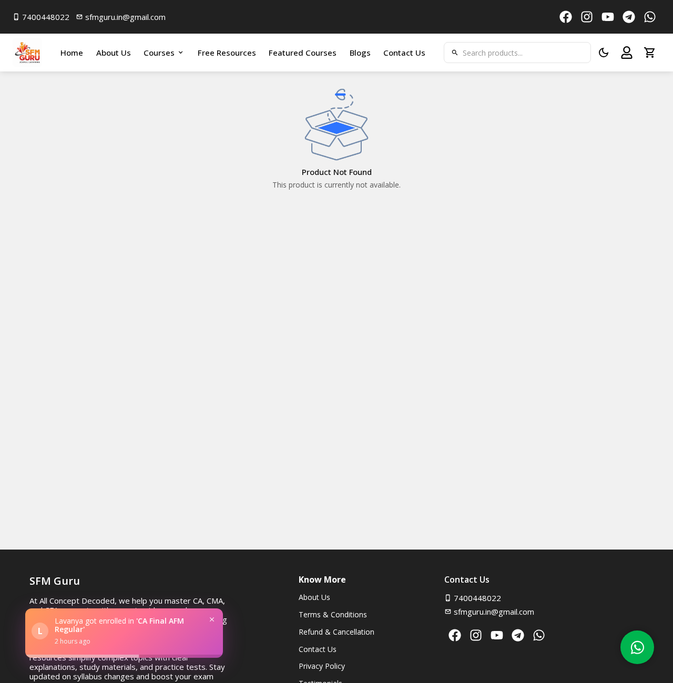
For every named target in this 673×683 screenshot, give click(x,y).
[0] (649, 52)
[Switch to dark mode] (603, 52)
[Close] (212, 619)
